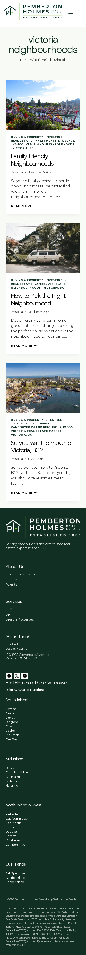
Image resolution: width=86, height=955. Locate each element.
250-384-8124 (16, 649)
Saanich (11, 713)
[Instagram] (24, 676)
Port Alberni (13, 823)
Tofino (10, 827)
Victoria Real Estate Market (36, 431)
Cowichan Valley (17, 772)
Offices (11, 579)
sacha (19, 172)
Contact (12, 644)
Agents (11, 584)
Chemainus (13, 777)
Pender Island (15, 882)
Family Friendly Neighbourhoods (32, 160)
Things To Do (22, 423)
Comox (11, 836)
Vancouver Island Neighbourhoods (43, 144)
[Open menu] (73, 13)
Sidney (10, 717)
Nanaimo (12, 785)
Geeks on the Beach (64, 899)
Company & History (21, 574)
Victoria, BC (23, 148)
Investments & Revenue (55, 140)
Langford (12, 722)
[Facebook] (9, 676)
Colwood (12, 726)
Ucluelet (11, 831)
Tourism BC (46, 423)
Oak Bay (11, 739)
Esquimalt (12, 735)
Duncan (11, 768)
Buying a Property (27, 137)
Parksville (12, 814)
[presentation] (43, 105)
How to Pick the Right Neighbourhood (38, 299)
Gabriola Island (15, 877)
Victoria (11, 709)
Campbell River (16, 844)
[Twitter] (17, 676)
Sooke (10, 730)
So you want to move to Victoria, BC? (41, 446)
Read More (24, 206)
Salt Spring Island (17, 873)
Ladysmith (12, 781)
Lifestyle (54, 419)
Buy (9, 609)
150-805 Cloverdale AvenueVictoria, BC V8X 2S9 (27, 656)
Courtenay (13, 840)
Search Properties (19, 619)
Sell (8, 614)
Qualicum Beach (17, 818)
